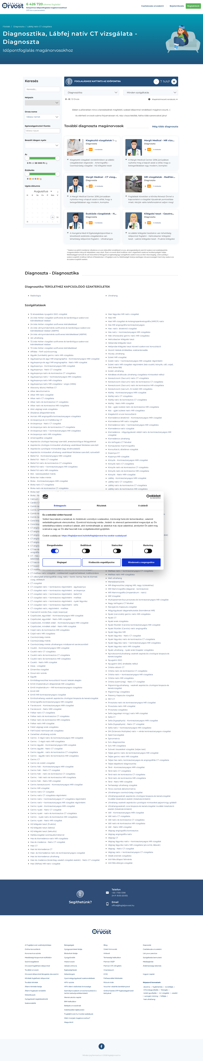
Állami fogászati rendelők (35, 991)
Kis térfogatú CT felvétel (119, 442)
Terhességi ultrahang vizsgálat (122, 785)
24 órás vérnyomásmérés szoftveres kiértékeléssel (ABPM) (58, 334)
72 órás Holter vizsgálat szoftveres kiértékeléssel (53, 348)
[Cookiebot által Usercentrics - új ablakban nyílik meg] (148, 496)
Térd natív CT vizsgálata (119, 771)
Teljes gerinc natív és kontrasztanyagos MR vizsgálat (133, 753)
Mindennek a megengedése (141, 562)
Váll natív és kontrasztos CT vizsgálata (126, 820)
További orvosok (32, 970)
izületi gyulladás (150, 993)
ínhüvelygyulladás (150, 990)
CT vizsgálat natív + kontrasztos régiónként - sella (54, 605)
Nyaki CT (112, 617)
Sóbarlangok (69, 974)
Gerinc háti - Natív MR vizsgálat (45, 781)
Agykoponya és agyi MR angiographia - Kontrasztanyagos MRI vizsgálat (65, 359)
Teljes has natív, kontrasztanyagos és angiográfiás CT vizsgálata (138, 760)
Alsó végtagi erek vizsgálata (43, 409)
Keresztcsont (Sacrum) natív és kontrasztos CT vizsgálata (135, 382)
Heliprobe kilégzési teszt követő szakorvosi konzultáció (134, 346)
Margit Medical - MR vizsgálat (161, 140)
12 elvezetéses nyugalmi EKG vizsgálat (48, 314)
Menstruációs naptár (72, 997)
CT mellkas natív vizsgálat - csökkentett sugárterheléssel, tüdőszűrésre (64, 573)
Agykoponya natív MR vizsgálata (46, 380)
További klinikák (31, 982)
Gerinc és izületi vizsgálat (42, 763)
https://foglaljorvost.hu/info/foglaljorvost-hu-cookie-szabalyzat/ (94, 536)
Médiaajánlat (148, 962)
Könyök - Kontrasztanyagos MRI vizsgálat (128, 460)
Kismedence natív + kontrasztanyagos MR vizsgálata (133, 425)
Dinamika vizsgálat (39, 669)
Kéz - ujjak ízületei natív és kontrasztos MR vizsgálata (133, 407)
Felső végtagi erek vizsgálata (44, 727)
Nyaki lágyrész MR (117, 632)
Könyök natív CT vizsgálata (121, 464)
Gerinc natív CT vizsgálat (42, 792)
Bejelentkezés (177, 6)
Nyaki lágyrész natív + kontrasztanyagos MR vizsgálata (134, 643)
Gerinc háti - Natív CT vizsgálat (45, 770)
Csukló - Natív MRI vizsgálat (43, 662)
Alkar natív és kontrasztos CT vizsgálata (49, 402)
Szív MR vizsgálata (117, 745)
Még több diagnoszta (165, 126)
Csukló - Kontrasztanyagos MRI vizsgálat (49, 648)
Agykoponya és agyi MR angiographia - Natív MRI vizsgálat (58, 362)
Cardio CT (35, 502)
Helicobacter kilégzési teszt (121, 339)
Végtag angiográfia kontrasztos (123, 830)
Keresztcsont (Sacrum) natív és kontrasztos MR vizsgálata (136, 385)
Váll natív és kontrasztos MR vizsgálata (126, 823)
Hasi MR (112, 318)
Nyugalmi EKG (115, 660)
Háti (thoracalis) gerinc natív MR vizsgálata (128, 335)
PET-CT (111, 699)
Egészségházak (70, 970)
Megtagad (62, 562)
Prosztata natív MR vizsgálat (121, 706)
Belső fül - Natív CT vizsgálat (44, 459)
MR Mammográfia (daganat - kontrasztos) (128, 589)
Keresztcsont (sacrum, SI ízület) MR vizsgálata (130, 389)
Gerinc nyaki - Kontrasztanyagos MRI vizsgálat (52, 806)
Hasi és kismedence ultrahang (44, 856)
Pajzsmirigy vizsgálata (119, 692)
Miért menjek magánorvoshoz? (77, 1018)
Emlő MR (34, 691)
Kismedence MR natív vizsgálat (123, 421)
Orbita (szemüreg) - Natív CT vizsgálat (126, 681)
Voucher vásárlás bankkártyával (117, 987)
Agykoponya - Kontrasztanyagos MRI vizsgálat (52, 366)
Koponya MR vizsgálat (118, 456)
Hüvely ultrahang (116, 353)
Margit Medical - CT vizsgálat (102, 177)
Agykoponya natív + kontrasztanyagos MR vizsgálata (55, 377)
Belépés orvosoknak (72, 1006)
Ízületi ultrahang (116, 371)
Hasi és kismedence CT (41, 849)
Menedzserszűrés (116, 581)
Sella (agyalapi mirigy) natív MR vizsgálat (128, 713)
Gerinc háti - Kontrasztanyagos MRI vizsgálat (52, 766)
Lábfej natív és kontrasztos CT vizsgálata (127, 485)
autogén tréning (151, 996)
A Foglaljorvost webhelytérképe (38, 945)
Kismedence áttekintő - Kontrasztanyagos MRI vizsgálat (135, 417)
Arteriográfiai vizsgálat (41, 438)
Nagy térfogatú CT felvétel (121, 603)
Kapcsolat (147, 945)
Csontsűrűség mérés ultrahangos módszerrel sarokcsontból (59, 644)
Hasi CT (34, 845)
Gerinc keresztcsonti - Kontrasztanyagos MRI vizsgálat (56, 784)
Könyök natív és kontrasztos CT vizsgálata (128, 467)
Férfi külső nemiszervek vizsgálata (46, 730)
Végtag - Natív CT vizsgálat (121, 848)
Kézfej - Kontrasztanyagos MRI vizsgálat (127, 392)
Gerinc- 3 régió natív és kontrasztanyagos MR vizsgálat (56, 738)
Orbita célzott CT (116, 667)
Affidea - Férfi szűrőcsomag (43, 351)
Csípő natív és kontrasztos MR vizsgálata (49, 630)
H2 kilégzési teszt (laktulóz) (43, 831)
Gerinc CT (35, 759)
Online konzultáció (32, 949)
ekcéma (146, 987)
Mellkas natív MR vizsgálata (121, 574)
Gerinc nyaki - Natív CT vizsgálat (45, 810)
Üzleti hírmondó (110, 949)
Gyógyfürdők (69, 957)
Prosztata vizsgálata (117, 710)
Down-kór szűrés (38, 673)
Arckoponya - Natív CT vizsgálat (45, 423)
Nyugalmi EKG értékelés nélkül (123, 663)
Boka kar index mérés (40, 477)
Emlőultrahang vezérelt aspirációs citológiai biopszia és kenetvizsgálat (64, 698)
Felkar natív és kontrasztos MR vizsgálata (50, 720)
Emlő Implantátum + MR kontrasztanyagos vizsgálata (56, 687)
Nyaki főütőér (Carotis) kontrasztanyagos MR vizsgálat (134, 625)
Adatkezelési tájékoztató (74, 1010)
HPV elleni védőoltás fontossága (77, 987)
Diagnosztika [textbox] (75, 92)
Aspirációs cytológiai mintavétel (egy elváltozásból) (55, 448)
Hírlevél (107, 953)
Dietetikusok (30, 995)
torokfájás (169, 987)
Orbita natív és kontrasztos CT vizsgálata (127, 671)
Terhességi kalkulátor (112, 957)
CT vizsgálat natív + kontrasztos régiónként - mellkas (55, 597)
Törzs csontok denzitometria (121, 789)
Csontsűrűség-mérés (40, 641)
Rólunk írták (109, 982)
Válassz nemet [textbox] (33, 117)
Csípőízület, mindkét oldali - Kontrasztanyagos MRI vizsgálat (59, 623)
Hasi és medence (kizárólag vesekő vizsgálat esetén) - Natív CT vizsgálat (65, 860)
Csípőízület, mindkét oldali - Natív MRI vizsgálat (53, 626)
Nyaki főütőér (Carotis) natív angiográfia (127, 628)
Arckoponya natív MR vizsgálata (45, 434)
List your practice (150, 953)
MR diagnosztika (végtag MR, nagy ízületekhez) (131, 585)
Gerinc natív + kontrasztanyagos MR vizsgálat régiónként (57, 802)
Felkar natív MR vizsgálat (42, 723)
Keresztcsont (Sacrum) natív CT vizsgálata (128, 378)
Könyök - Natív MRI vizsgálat (122, 474)
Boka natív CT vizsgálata (42, 484)
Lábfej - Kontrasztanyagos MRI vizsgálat (127, 478)
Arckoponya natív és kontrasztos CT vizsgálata (52, 427)
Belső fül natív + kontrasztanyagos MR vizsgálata (53, 466)
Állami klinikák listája (33, 987)
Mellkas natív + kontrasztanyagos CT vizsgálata (130, 571)
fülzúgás (164, 990)
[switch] (86, 551)
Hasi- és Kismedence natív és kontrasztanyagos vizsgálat (57, 853)
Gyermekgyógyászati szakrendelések (79, 978)
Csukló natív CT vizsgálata (43, 651)
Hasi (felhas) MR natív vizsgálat (45, 863)
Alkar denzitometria (40, 391)
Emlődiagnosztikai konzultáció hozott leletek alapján (55, 680)
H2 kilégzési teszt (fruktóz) (43, 824)
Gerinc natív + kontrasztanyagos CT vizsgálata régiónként (58, 799)
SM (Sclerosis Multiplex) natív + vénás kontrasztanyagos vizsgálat (139, 731)
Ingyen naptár (149, 974)
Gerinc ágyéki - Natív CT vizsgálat (46, 748)
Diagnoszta (18, 26)
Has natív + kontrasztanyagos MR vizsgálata (129, 332)
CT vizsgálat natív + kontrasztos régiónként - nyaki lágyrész (58, 601)
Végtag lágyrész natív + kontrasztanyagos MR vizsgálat (134, 841)
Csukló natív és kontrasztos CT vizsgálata (50, 655)
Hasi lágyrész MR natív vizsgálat (123, 314)
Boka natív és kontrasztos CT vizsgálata (49, 488)
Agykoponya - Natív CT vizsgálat (46, 369)
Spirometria (114, 738)
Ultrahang (113, 295)
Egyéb (33, 676)
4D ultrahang (36, 338)
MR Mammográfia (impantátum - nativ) (127, 592)
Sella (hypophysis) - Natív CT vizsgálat (126, 724)
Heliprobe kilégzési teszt (119, 343)
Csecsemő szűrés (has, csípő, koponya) (49, 612)
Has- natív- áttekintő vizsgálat (122, 328)
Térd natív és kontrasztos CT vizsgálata (126, 774)
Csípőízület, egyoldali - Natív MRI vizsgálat (50, 619)
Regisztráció (193, 6)
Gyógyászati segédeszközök (36, 999)
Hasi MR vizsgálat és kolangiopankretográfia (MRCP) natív (136, 321)
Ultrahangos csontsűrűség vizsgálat (125, 792)
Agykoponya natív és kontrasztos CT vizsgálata (53, 373)
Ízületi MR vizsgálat (117, 357)
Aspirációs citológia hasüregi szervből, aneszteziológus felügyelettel (63, 441)
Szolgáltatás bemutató (152, 957)
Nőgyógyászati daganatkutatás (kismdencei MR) (131, 610)
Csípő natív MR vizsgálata (42, 633)
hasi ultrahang (149, 999)
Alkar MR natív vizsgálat (42, 395)
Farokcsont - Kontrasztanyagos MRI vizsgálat (52, 705)
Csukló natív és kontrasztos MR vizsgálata (50, 659)
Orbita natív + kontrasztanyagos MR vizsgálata (130, 674)
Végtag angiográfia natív (120, 834)
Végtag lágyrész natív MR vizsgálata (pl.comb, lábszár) (134, 845)
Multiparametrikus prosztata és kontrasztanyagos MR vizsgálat (138, 599)
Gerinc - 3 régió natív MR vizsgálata (47, 741)
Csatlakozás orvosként (152, 6)
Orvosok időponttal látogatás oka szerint (42, 974)
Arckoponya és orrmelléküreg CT (46, 420)
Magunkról (68, 1022)
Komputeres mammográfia (121, 446)
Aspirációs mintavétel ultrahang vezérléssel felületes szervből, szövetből (65, 452)
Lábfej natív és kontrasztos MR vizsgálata (127, 489)
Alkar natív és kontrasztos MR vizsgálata (49, 405)
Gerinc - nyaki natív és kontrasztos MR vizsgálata (53, 817)
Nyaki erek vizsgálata (118, 621)
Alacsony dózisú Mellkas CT (43, 387)
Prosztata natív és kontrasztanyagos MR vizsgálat (132, 702)
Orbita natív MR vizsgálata (121, 678)
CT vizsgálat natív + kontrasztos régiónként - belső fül (56, 594)
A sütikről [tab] (143, 506)
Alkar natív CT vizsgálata (42, 398)
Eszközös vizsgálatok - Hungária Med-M (109, 213)
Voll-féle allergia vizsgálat (120, 863)
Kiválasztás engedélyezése (101, 562)
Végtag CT (113, 838)
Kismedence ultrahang (119, 438)
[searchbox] (39, 130)
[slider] (27, 158)
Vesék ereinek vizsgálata (119, 856)
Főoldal (6, 26)
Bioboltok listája (70, 953)
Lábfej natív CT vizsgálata (120, 482)
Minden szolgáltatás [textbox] (138, 92)
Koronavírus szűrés (33, 953)
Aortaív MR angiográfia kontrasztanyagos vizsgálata (55, 416)
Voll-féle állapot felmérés (120, 859)
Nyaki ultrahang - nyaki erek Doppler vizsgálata (131, 650)
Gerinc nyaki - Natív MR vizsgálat (46, 820)
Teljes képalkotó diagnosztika (122, 763)
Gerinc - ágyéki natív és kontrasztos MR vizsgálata (54, 756)
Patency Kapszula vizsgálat (121, 695)
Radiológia (35, 295)
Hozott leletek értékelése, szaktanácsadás (128, 350)
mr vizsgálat (164, 993)
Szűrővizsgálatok (32, 962)
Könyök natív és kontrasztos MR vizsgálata (128, 471)
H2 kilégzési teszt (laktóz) (42, 827)
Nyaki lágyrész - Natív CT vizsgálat (124, 635)
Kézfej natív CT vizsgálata (120, 396)
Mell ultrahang (115, 578)
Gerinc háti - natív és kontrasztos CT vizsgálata (52, 774)
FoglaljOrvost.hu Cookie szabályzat (78, 1014)
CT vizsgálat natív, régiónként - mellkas (49, 608)
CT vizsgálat (36, 583)
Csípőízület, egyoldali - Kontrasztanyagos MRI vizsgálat (56, 615)
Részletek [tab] (101, 506)
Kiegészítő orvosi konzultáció (122, 414)
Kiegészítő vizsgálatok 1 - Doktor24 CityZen (111, 140)
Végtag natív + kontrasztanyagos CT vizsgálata (130, 852)
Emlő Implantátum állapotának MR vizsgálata (52, 684)
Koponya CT (114, 453)
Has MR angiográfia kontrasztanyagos (126, 325)
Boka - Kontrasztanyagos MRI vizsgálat (49, 481)
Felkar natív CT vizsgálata (42, 712)
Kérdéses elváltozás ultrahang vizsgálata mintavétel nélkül (136, 374)
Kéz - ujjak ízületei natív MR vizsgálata (126, 410)
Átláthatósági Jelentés (152, 966)
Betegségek (69, 945)
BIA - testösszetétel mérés (43, 474)
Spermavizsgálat (116, 735)
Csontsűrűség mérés (40, 637)
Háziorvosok (69, 962)
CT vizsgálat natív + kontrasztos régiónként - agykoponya (58, 587)
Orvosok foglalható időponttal (37, 966)
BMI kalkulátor (70, 1001)
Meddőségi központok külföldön (38, 957)
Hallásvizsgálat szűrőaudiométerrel (47, 835)
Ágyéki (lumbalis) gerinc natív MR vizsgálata (51, 355)
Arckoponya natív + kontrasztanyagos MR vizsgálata (55, 430)
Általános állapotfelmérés (42, 413)
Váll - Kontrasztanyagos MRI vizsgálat (126, 812)
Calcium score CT (38, 499)
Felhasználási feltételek (113, 978)
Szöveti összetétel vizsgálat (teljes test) (127, 749)
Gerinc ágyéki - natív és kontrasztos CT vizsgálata (54, 752)
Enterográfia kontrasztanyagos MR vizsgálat (51, 702)
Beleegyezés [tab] (60, 506)
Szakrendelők (30, 1003)
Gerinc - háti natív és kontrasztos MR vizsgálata (53, 777)
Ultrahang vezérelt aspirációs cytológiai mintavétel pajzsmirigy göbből (142, 802)
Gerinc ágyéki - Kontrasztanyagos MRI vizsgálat (53, 745)
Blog (105, 945)
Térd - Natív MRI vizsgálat (120, 781)
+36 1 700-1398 (119, 892)
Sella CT (112, 717)
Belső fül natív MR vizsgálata (44, 470)
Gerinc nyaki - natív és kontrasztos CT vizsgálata (53, 813)
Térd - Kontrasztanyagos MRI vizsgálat (126, 767)
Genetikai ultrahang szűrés (43, 734)
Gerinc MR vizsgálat (40, 788)
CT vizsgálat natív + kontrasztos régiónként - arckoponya (57, 590)
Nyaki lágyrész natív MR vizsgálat (124, 646)
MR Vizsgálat (114, 596)
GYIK (106, 974)
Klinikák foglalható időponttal (37, 978)
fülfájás (163, 996)
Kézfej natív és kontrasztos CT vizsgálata (127, 400)
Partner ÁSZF (109, 962)
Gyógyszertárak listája (73, 949)
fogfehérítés (158, 987)
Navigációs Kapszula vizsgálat (122, 607)
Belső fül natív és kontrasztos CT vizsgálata (51, 463)
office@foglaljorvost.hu (123, 905)
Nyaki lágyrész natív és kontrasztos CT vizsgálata (131, 639)
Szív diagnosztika (116, 742)
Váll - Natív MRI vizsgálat (120, 827)
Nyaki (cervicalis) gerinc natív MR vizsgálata (129, 614)
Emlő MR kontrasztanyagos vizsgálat (48, 694)
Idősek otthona (70, 966)
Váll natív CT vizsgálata (119, 816)
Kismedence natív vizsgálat (121, 428)
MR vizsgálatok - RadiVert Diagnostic (165, 177)
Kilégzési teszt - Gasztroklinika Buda (165, 213)
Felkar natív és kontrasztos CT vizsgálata (49, 716)
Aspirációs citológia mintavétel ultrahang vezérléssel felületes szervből (64, 445)
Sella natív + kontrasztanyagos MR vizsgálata (129, 728)
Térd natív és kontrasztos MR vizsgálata (127, 778)
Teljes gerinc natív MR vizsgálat (123, 756)
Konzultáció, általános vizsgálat (123, 449)
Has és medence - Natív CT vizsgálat (47, 842)
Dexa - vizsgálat (38, 666)
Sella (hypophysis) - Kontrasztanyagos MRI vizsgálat (133, 720)
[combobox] (42, 103)
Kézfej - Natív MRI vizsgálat (121, 403)
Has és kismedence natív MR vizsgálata (49, 838)
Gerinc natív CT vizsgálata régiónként (48, 795)
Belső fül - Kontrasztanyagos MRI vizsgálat (50, 456)
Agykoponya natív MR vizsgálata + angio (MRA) (53, 384)
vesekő (174, 993)
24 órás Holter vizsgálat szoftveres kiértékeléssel (53, 324)
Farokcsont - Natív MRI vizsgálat (46, 709)
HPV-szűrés (69, 982)
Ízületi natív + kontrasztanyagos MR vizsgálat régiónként (135, 361)
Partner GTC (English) (112, 966)
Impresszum (109, 970)
